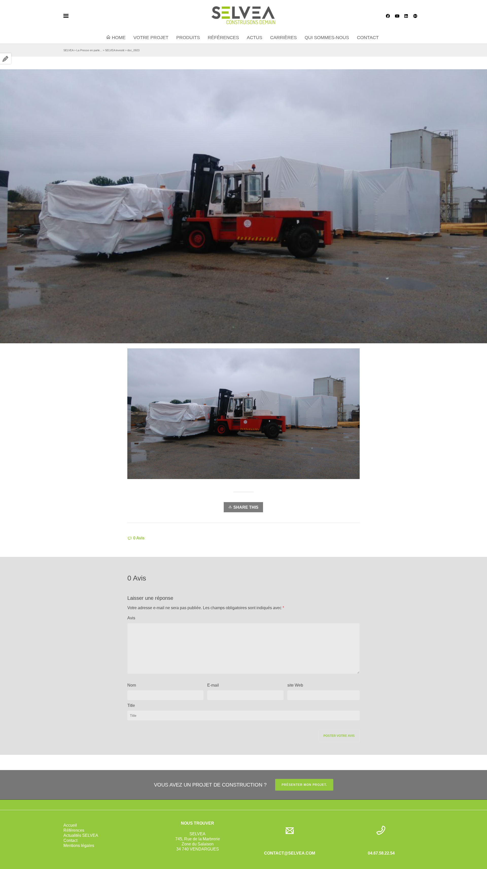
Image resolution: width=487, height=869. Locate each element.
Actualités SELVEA (80, 835)
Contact (70, 840)
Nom (131, 685)
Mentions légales (78, 845)
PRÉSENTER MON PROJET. (304, 785)
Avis (131, 618)
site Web (295, 685)
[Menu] (65, 16)
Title (131, 705)
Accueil (70, 825)
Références (73, 830)
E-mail (213, 685)
